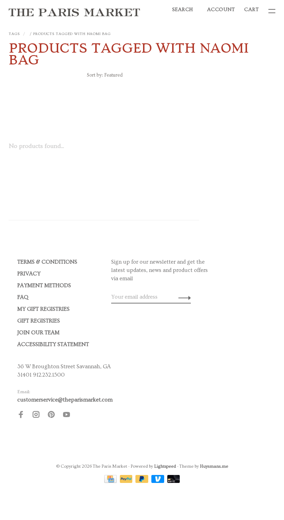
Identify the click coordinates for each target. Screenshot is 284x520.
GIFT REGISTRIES (38, 321)
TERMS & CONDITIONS (47, 262)
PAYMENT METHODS (44, 285)
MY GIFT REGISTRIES (43, 309)
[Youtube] (66, 416)
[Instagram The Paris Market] (36, 416)
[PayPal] (127, 481)
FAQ (22, 297)
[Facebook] (20, 416)
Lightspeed (165, 466)
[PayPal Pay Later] (142, 481)
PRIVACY (29, 274)
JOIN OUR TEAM (38, 332)
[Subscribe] (183, 297)
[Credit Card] (111, 481)
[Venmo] (158, 481)
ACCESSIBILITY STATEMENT (53, 344)
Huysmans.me (214, 466)
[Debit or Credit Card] (173, 481)
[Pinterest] (51, 416)
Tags (14, 34)
